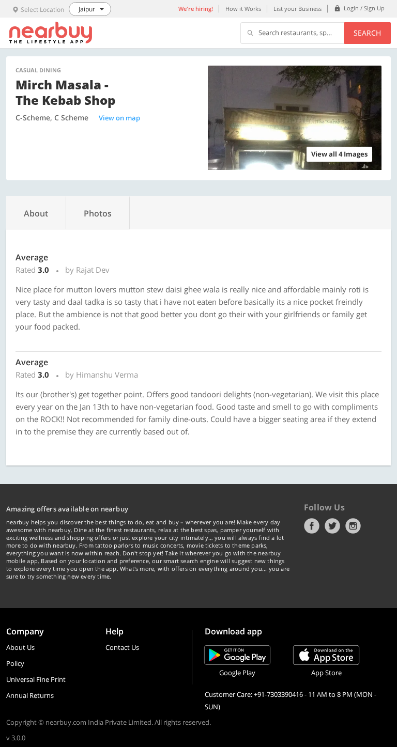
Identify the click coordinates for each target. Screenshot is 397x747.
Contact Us (122, 647)
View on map (119, 117)
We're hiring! (195, 8)
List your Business (297, 8)
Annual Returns (30, 695)
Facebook (311, 526)
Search (367, 33)
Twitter (332, 526)
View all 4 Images (339, 154)
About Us (20, 647)
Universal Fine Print (36, 679)
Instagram (353, 526)
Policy (15, 663)
